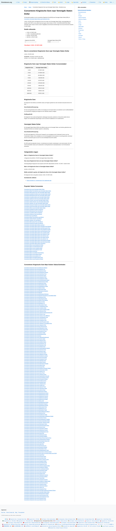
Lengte (79, 24)
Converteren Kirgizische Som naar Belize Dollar (34, 287)
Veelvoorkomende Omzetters (84, 10)
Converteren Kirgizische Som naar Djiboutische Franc (35, 328)
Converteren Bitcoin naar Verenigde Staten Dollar (34, 207)
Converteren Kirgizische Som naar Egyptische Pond (35, 331)
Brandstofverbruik (82, 12)
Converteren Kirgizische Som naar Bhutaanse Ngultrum (36, 291)
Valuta (29, 7)
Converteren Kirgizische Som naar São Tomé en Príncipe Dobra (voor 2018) (40, 453)
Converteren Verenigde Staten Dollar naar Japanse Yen (36, 238)
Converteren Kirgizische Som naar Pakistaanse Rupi (35, 434)
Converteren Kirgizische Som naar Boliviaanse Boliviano (36, 294)
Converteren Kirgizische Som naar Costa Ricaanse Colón (36, 321)
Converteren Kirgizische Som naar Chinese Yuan (34, 314)
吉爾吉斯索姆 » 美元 (8, 526)
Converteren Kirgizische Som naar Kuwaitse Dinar (35, 382)
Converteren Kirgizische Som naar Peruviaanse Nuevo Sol (36, 441)
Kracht (79, 22)
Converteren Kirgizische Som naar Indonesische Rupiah (36, 363)
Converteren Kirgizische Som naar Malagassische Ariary (36, 394)
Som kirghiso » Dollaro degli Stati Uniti (76, 520)
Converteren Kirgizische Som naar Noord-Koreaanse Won (36, 425)
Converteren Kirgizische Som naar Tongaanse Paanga (36, 479)
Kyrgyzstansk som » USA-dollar (10, 520)
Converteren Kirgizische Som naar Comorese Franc (35, 318)
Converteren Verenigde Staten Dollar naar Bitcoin (34, 243)
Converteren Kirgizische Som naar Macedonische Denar (36, 393)
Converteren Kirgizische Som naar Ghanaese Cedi (35, 345)
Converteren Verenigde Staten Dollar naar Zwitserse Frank (36, 234)
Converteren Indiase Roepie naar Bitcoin (33, 218)
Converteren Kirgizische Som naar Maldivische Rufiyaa (36, 397)
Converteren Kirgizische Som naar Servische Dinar (35, 456)
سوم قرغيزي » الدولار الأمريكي (108, 526)
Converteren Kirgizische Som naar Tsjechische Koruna (36, 482)
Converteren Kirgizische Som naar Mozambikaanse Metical (37, 411)
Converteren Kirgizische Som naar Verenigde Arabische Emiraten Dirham (40, 490)
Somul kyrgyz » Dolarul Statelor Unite (15, 522)
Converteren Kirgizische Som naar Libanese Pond (35, 386)
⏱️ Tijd (99, 2)
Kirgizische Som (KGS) (30, 40)
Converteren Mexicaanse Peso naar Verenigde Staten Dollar (37, 192)
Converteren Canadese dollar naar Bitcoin (33, 212)
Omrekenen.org (6, 2)
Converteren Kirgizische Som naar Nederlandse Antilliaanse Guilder (38, 416)
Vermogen (80, 35)
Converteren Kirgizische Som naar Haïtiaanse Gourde (35, 354)
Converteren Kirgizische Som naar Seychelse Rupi (35, 458)
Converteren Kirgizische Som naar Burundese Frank (35, 304)
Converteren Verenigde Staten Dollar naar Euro (34, 224)
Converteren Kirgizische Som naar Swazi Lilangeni (35, 471)
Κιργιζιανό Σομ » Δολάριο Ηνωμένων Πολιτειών (59, 527)
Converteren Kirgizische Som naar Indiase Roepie (35, 362)
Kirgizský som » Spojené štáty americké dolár (31, 524)
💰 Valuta (105, 2)
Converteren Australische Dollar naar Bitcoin (33, 209)
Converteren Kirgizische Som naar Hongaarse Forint (35, 359)
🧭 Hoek (54, 2)
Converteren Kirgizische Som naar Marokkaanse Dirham (36, 402)
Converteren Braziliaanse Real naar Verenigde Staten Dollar (37, 195)
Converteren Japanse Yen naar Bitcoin (32, 220)
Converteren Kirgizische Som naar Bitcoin (33, 292)
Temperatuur (81, 30)
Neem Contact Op (10, 512)
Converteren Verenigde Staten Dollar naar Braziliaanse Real (37, 231)
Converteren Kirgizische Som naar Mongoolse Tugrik (35, 410)
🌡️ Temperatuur (92, 2)
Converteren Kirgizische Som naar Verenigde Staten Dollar (36, 492)
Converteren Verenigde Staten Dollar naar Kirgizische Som (36, 19)
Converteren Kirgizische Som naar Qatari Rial (34, 444)
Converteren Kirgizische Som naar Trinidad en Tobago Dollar (37, 481)
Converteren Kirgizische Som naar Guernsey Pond (35, 349)
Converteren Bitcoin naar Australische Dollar (33, 245)
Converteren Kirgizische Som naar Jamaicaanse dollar (36, 369)
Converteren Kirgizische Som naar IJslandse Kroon (35, 360)
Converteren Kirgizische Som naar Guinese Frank (34, 351)
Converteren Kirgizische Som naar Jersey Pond (34, 372)
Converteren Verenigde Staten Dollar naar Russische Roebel (37, 240)
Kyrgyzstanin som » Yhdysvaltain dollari (25, 520)
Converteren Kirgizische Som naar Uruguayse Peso (35, 488)
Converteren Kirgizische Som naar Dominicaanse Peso (36, 329)
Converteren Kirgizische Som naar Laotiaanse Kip (35, 383)
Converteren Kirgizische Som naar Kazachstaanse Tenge (36, 377)
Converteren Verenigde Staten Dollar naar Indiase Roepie (36, 237)
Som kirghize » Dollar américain (61, 520)
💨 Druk (18, 2)
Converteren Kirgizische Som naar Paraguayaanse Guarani (37, 439)
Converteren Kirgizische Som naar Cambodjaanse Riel (36, 306)
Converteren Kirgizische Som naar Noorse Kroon (34, 427)
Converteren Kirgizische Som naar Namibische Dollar (35, 414)
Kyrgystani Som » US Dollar (34, 519)
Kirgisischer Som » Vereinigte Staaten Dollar (85, 519)
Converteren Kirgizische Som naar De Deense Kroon (35, 326)
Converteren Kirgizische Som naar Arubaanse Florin (35, 277)
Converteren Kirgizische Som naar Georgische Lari (35, 343)
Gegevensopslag (82, 17)
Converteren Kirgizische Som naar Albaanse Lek (34, 269)
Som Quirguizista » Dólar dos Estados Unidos (66, 519)
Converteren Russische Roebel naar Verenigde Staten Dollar (37, 204)
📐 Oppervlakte (75, 2)
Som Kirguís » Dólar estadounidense (49, 519)
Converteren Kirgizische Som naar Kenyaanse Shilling (36, 379)
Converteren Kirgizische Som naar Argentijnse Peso (35, 273)
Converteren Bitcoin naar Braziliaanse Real (33, 246)
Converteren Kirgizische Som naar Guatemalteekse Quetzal (37, 348)
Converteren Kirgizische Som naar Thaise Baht (34, 478)
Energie (80, 15)
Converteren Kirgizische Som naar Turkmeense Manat (35, 485)
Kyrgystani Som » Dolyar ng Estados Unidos (86, 522)
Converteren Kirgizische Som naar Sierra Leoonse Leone (36, 459)
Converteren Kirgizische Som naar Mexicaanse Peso (35, 406)
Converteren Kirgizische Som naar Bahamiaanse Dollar (36, 281)
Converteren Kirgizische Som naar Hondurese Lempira (36, 355)
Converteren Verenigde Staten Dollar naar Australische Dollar (37, 229)
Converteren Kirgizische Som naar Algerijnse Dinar (35, 270)
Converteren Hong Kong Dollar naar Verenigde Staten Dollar (37, 206)
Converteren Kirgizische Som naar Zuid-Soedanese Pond (36, 496)
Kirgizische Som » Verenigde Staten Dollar (18, 519)
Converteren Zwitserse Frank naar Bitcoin (33, 214)
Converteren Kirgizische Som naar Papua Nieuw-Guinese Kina (37, 437)
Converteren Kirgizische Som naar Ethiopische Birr (35, 334)
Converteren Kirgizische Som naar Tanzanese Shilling (35, 476)
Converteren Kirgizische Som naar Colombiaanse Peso (36, 317)
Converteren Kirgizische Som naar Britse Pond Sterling (36, 300)
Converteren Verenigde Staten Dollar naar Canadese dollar (37, 232)
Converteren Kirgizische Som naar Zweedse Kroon (35, 498)
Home (25, 7)
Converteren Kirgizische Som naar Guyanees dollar (35, 352)
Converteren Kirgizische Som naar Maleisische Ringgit (36, 399)
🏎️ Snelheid (83, 2)
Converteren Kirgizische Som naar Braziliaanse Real (35, 298)
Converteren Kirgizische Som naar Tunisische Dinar (35, 484)
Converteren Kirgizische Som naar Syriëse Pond (34, 473)
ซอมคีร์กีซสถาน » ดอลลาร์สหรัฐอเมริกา (32, 526)
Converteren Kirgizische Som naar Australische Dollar (35, 278)
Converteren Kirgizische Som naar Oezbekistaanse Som (36, 431)
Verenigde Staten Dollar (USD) (54, 40)
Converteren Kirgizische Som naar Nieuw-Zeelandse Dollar (37, 420)
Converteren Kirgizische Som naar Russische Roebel (35, 447)
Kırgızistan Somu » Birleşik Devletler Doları (32, 522)
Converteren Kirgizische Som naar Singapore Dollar (35, 461)
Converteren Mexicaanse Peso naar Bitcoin (33, 221)
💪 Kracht (60, 2)
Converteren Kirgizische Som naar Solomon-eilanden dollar (37, 465)
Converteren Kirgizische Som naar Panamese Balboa (35, 436)
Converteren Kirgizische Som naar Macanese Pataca (35, 391)
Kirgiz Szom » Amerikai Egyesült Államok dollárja (66, 524)
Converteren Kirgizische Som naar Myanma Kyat (34, 413)
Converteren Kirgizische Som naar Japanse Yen (34, 371)
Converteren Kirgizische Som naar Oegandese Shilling (36, 428)
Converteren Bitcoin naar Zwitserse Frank (33, 249)
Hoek (79, 21)
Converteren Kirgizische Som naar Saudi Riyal (34, 454)
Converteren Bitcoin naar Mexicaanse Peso (33, 257)
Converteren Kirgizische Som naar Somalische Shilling (36, 467)
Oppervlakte (81, 26)
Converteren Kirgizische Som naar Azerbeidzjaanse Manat (36, 280)
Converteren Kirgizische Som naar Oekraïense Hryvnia (36, 430)
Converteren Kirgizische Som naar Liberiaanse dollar (35, 388)
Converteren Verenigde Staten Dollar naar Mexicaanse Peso (37, 228)
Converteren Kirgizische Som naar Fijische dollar (34, 338)
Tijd (79, 31)
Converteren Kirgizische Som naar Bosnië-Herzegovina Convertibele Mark (40, 295)
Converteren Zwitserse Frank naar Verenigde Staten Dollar (36, 198)
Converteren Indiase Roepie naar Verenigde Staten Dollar (36, 201)
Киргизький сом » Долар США (69, 526)
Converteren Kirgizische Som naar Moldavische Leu (35, 408)
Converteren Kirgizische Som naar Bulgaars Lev (34, 303)
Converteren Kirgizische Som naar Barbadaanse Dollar (36, 286)
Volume (80, 37)
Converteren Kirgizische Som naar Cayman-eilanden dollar (36, 309)
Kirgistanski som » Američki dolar (103, 522)
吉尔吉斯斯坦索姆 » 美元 (18, 526)
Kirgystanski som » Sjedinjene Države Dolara (12, 524)
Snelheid (80, 28)
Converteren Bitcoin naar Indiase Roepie (33, 254)
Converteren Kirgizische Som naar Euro (32, 335)
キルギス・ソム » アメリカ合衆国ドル (106, 524)
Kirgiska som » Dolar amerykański (92, 520)
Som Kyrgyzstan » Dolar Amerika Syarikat (51, 522)
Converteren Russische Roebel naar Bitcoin (33, 223)
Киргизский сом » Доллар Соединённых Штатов (51, 526)
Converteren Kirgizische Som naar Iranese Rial (34, 366)
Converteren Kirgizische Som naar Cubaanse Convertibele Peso (38, 323)
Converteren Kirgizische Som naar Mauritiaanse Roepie (36, 405)
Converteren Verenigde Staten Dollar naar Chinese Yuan (36, 235)
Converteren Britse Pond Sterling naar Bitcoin (34, 217)
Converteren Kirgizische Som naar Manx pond (34, 400)
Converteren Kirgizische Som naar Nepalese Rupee (35, 417)
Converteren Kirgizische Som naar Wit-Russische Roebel (36, 493)
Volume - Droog (81, 39)
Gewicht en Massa (82, 19)
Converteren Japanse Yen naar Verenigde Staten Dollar (36, 203)
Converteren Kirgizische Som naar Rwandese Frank (35, 448)
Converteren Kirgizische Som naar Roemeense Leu (35, 445)
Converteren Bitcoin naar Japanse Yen (32, 255)
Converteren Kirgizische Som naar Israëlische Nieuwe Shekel (37, 368)
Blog (16, 512)
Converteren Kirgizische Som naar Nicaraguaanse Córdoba (37, 419)
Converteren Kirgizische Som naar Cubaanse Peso (35, 325)
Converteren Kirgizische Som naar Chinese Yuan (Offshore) (37, 315)
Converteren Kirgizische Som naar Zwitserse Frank (35, 499)
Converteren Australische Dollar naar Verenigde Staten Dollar (37, 194)
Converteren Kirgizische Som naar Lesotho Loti (34, 385)
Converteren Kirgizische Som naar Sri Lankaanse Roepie (36, 468)
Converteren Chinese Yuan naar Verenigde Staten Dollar (36, 200)
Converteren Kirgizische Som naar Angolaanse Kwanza (36, 272)
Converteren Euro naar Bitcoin (30, 215)
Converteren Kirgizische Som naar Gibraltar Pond (34, 346)
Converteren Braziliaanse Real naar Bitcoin (33, 211)
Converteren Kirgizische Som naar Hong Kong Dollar (35, 357)
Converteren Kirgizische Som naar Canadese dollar (35, 307)
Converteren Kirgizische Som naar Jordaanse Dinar (35, 374)
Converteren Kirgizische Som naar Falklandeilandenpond (36, 337)
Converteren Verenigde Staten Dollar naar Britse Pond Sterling (37, 226)
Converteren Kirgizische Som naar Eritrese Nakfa (34, 332)
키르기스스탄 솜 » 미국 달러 (94, 526)
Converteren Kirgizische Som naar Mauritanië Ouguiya (36, 403)
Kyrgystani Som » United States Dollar (104, 519)
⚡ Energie (24, 2)
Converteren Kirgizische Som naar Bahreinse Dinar (35, 283)
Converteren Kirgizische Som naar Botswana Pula (35, 297)
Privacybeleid (21, 512)
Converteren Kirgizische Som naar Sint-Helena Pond (35, 462)
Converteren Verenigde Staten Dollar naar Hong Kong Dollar (37, 241)
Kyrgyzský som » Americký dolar (107, 520)
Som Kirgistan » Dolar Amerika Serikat (68, 522)
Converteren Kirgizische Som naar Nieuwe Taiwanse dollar (36, 422)
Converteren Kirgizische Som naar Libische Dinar (34, 389)
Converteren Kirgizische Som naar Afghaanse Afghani (35, 267)
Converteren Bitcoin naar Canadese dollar (33, 248)
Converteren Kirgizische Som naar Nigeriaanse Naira (35, 424)
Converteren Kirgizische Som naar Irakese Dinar (34, 365)
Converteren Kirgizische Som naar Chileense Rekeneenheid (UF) (38, 312)
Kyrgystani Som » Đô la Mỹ (82, 526)
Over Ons (3, 512)
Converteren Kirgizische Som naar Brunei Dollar (34, 301)
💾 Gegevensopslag (33, 2)
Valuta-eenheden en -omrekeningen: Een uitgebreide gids (39, 180)
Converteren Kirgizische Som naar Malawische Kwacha (36, 396)
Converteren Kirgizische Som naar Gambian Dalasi (35, 342)
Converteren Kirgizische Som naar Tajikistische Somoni (36, 475)
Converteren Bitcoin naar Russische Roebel (33, 258)
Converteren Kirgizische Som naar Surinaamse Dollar (35, 470)
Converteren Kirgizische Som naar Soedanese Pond (35, 464)
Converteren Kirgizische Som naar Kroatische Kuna (35, 380)
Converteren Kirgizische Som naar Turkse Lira (34, 487)
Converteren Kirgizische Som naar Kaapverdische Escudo (36, 376)
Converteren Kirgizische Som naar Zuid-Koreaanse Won (36, 495)
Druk (79, 14)
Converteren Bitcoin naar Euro (30, 251)
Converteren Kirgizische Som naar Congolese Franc (35, 320)
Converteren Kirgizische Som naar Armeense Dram (35, 275)
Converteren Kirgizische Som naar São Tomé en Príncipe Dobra (38, 451)
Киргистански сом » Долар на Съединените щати (87, 524)
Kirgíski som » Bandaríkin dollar (48, 524)
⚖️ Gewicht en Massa (45, 2)
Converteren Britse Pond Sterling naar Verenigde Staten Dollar (37, 190)
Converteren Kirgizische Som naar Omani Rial (34, 433)
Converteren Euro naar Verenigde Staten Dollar (34, 189)
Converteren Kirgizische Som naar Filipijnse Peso (35, 340)
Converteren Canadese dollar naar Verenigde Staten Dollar (37, 197)
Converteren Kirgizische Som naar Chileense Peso (35, 311)
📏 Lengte (67, 2)
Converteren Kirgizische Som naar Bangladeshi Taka (35, 284)
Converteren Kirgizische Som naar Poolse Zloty (34, 442)
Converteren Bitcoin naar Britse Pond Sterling (34, 252)
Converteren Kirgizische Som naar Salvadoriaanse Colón (36, 450)
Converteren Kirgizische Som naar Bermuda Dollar (35, 289)
